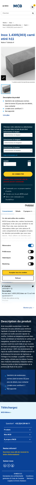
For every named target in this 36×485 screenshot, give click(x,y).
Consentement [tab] (7, 211)
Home (5, 22)
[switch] (31, 251)
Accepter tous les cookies (18, 272)
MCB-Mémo (5, 412)
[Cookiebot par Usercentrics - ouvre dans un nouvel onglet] (25, 205)
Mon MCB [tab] (7, 435)
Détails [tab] (18, 211)
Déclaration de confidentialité (13, 476)
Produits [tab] (7, 430)
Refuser (18, 278)
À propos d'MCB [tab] (10, 439)
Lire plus (6, 115)
